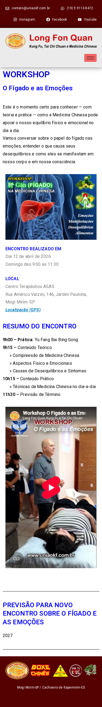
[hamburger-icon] (90, 58)
